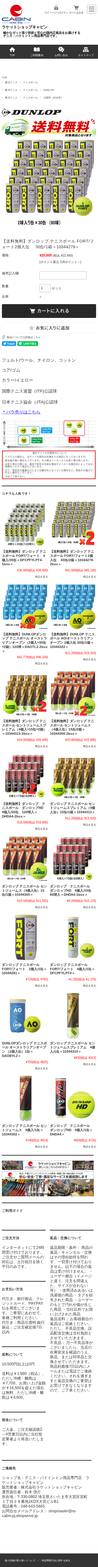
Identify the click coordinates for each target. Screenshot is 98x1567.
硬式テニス (11, 82)
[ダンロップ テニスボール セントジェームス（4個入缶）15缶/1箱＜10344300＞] (25, 859)
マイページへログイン (56, 12)
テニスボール (30, 82)
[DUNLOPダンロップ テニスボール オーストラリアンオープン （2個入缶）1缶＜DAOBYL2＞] (25, 1016)
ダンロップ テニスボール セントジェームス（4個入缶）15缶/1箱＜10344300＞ (24, 890)
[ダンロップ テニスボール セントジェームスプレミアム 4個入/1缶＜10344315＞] (73, 1016)
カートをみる (76, 12)
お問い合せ (61, 55)
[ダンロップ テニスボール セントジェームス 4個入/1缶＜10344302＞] (25, 1098)
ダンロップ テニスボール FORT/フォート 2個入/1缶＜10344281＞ (24, 969)
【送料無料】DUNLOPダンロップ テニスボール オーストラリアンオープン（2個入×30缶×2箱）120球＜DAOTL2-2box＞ (25, 643)
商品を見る (41, 576)
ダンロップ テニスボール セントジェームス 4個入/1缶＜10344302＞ (24, 1130)
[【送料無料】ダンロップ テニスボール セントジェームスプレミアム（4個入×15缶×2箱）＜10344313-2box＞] (25, 694)
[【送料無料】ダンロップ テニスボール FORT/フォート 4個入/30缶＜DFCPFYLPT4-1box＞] (25, 524)
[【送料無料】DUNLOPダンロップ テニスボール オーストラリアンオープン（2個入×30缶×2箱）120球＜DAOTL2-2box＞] (25, 607)
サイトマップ (86, 55)
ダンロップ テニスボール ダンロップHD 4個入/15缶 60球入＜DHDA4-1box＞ (72, 890)
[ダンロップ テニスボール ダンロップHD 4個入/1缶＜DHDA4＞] (73, 1098)
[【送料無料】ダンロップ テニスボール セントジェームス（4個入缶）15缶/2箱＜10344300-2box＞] (73, 694)
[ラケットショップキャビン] (16, 23)
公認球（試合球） (54, 97)
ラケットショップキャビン (25, 27)
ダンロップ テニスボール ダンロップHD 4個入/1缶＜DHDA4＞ (71, 1130)
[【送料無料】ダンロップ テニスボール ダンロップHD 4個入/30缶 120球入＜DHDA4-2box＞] (25, 776)
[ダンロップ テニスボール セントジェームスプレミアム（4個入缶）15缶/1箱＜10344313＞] (73, 776)
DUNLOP (49, 90)
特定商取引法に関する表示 (56, 1560)
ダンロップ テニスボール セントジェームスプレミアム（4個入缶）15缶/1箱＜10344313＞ (72, 808)
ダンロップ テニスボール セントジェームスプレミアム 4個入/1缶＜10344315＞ (72, 1047)
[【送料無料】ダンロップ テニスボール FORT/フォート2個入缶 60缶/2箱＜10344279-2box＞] (73, 524)
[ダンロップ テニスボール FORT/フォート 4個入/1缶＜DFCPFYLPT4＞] (73, 937)
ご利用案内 (36, 55)
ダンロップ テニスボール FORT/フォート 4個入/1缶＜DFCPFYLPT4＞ (72, 969)
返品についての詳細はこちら (24, 337)
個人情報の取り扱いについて (20, 1560)
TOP (12, 55)
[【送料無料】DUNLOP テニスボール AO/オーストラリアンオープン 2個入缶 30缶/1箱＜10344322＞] (73, 607)
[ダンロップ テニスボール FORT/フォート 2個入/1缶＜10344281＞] (25, 937)
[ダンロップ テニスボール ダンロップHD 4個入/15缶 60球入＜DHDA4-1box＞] (73, 859)
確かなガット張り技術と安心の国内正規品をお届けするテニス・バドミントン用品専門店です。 (41, 34)
